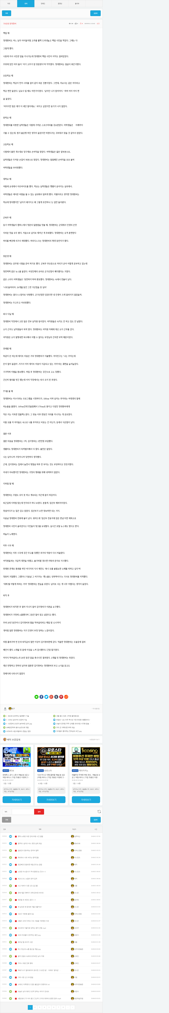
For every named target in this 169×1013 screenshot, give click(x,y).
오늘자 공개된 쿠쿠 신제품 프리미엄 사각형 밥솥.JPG (73, 724)
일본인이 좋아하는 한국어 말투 (28, 850)
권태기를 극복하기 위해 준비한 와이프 (31, 893)
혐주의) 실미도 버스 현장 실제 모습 (30, 843)
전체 (6, 820)
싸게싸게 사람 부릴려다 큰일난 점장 (18, 731)
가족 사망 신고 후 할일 (25, 977)
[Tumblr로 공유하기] (56, 697)
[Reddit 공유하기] (66, 697)
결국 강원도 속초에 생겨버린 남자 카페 (31, 956)
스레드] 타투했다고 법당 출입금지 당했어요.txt (34, 984)
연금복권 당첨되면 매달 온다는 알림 (30, 864)
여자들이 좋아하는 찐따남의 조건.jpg (69, 731)
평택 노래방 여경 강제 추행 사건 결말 (30, 836)
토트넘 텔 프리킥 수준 (25, 942)
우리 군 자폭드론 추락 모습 (65, 727)
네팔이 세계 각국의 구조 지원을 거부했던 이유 (33, 921)
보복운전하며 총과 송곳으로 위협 (17, 727)
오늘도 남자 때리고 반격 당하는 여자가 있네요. (33, 991)
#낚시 (23, 789)
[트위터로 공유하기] (46, 697)
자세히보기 (17, 799)
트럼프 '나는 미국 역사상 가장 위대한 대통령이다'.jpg (73, 720)
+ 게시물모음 (95, 708)
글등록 (95, 13)
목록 (6, 13)
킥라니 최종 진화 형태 (25, 963)
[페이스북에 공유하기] (41, 697)
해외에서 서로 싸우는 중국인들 (28, 857)
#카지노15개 (8, 789)
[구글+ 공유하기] (51, 697)
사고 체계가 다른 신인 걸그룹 (28, 886)
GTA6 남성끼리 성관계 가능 (17, 720)
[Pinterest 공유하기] (61, 697)
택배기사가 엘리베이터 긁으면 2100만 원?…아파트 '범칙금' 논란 (39, 970)
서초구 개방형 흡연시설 (26, 914)
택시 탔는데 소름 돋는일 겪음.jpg (29, 949)
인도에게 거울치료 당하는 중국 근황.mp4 (32, 928)
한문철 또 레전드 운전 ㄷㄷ (27, 900)
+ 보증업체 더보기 (94, 739)
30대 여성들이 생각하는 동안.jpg (29, 935)
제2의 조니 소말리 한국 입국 (27, 879)
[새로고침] (99, 811)
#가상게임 (11, 791)
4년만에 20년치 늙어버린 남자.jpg (20, 724)
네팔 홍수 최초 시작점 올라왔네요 (67, 716)
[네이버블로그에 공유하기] (36, 697)
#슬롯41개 (16, 789)
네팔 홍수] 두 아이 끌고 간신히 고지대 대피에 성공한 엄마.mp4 (39, 998)
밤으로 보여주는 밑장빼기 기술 (18, 716)
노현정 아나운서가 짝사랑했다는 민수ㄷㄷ (32, 872)
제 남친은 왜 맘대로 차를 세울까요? (30, 907)
